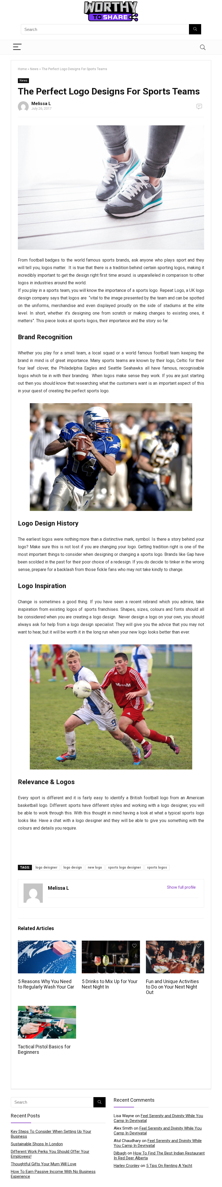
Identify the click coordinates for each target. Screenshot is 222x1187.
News (34, 69)
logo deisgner (46, 867)
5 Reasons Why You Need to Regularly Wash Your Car (46, 984)
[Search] (202, 47)
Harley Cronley (126, 1165)
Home (22, 69)
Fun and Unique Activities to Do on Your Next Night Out (172, 987)
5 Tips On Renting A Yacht (169, 1165)
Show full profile (181, 887)
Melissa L (41, 103)
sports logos (157, 867)
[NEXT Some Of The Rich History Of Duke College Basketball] (216, 1173)
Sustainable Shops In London (37, 1144)
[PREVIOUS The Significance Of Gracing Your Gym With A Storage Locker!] (5, 1173)
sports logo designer (124, 867)
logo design (72, 867)
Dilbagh (120, 1153)
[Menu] (17, 47)
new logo (95, 867)
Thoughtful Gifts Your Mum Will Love (43, 1164)
